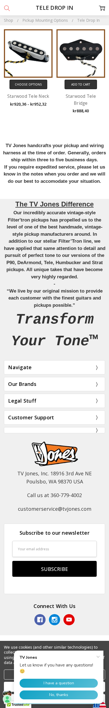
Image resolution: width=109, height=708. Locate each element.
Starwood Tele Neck (28, 96)
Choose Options (28, 84)
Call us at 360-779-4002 (54, 495)
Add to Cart (80, 84)
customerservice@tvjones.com (54, 508)
